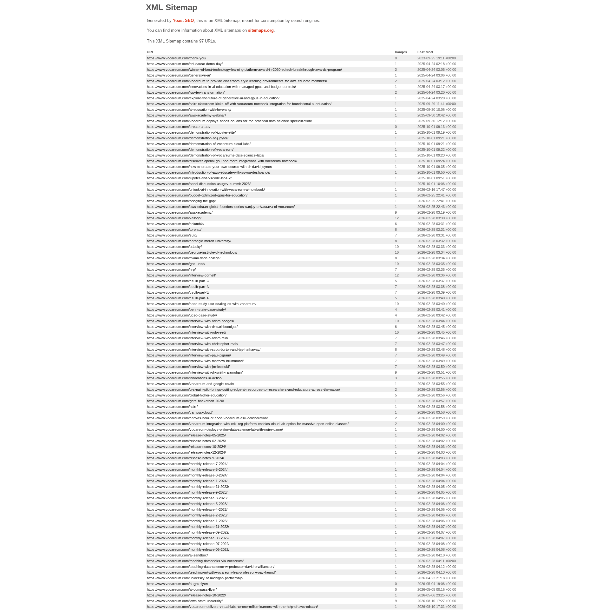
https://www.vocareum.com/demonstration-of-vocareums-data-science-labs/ (205, 155)
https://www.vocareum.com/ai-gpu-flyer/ (177, 584)
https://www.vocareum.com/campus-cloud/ (180, 412)
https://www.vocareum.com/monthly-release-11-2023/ (188, 487)
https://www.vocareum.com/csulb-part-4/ (178, 287)
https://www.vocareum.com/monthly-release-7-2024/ (187, 464)
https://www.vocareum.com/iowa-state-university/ (185, 601)
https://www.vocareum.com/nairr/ (172, 407)
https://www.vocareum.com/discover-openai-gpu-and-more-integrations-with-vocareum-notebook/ (222, 161)
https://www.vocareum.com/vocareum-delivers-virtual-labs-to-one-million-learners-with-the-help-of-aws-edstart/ (232, 607)
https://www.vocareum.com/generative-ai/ (179, 75)
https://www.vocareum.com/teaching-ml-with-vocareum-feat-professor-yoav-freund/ (211, 572)
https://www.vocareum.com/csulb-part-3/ (178, 292)
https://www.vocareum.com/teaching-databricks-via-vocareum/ (195, 561)
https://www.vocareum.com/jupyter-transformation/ (186, 92)
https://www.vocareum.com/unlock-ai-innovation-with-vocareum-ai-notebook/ (206, 189)
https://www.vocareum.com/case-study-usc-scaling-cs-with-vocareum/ (201, 304)
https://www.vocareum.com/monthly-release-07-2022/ (188, 544)
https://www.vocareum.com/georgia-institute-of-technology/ (192, 252)
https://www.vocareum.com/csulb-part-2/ (178, 281)
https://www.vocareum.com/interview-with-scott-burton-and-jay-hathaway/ (203, 349)
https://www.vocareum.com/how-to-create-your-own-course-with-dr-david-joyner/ (209, 167)
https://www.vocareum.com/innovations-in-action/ (184, 378)
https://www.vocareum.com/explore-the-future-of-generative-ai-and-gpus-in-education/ (213, 98)
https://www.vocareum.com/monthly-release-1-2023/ (187, 521)
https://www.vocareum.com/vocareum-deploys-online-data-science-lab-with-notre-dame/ (215, 429)
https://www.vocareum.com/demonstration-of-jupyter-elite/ (191, 132)
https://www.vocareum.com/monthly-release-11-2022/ (188, 527)
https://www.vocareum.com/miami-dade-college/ (183, 258)
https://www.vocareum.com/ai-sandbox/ (177, 555)
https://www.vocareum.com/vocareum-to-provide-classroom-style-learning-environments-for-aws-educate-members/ (237, 81)
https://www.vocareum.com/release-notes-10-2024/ (186, 447)
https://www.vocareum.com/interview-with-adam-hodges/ (190, 321)
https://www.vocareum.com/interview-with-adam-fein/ (187, 338)
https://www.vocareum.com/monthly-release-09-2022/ (188, 532)
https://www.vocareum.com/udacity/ (174, 247)
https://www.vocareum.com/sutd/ (172, 235)
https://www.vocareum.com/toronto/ (174, 229)
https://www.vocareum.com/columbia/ (175, 224)
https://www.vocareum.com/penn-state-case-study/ (186, 309)
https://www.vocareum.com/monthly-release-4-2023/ (187, 509)
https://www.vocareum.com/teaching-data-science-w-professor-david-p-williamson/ (210, 567)
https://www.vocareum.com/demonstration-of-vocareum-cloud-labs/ (199, 144)
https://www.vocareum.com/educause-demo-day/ (185, 64)
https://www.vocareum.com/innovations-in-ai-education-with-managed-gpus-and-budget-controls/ (221, 87)
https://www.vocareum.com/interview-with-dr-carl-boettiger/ (192, 327)
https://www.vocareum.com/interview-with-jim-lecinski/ (188, 367)
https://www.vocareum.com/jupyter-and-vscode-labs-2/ (189, 178)
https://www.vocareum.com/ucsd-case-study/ (182, 315)
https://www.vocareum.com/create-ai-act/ (178, 127)
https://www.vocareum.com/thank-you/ (176, 58)
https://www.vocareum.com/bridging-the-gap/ (181, 201)
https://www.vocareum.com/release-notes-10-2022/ (186, 595)
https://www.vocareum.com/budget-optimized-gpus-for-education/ (197, 195)
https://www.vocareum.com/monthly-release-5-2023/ (187, 504)
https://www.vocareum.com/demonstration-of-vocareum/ (190, 149)
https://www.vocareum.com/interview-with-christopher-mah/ (192, 344)
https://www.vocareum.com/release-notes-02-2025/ (186, 441)
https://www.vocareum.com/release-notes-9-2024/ (185, 458)
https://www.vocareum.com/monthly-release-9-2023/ (187, 492)
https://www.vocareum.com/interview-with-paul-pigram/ (189, 355)
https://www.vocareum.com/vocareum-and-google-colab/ (190, 384)
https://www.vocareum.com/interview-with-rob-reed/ (186, 332)
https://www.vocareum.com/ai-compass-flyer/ (182, 589)
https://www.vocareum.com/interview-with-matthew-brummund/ (195, 361)
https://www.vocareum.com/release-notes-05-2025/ (186, 435)
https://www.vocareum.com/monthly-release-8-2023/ (187, 498)
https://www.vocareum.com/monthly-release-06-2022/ (188, 549)
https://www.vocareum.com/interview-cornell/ (181, 275)
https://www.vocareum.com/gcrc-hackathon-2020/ (185, 401)
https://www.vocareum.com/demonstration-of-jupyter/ (187, 138)
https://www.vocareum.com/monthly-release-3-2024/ (187, 475)
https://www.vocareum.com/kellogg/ (174, 218)
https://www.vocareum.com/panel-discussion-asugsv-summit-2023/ (199, 184)
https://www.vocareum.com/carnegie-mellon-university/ (189, 241)
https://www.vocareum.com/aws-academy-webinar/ (186, 115)
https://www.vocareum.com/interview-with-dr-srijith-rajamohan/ (195, 372)
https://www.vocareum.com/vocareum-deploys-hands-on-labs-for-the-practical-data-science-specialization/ (229, 121)
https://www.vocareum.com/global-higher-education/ (186, 395)
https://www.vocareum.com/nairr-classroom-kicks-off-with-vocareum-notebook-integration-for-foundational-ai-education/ (239, 104)
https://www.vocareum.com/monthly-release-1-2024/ (187, 481)
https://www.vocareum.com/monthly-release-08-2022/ (188, 538)
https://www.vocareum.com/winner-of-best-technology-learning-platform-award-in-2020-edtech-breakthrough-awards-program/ (244, 69)
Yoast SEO (183, 20)
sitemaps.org (261, 30)
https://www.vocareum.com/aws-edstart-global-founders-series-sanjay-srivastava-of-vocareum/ (221, 207)
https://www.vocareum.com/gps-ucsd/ (176, 264)
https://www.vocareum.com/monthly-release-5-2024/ (187, 469)
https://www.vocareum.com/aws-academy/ (180, 212)
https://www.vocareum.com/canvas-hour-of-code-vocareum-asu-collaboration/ (207, 418)
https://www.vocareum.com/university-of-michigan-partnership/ (195, 578)
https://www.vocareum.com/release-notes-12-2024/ (186, 452)
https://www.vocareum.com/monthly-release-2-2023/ (187, 515)
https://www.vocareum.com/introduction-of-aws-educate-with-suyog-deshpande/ (208, 172)
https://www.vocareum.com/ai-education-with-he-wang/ (189, 109)
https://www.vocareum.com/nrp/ (171, 269)
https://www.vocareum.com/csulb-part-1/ (178, 298)
